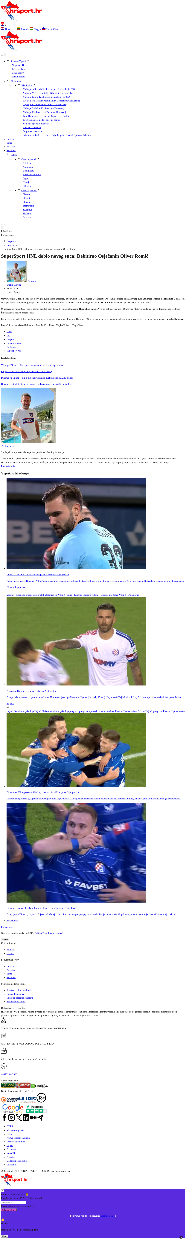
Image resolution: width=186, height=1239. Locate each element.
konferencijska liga (59, 711)
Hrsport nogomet (15, 343)
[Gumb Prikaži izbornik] (5, 224)
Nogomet (11, 346)
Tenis (9, 973)
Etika (9, 1134)
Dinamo (10, 587)
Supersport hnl (14, 350)
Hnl (8, 335)
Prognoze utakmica (16, 1001)
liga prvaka (20, 587)
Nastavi (5, 940)
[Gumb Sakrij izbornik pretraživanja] (2, 227)
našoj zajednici (107, 1215)
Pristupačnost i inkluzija (18, 1137)
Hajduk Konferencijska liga (20, 711)
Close (4, 1236)
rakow (111, 711)
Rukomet (11, 977)
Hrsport (10, 339)
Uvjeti (10, 1145)
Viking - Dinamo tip (129, 594)
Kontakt (10, 949)
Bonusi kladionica (15, 994)
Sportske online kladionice (20, 990)
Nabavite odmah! (9, 1210)
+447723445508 (9, 1074)
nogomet (11, 594)
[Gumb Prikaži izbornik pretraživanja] (2, 55)
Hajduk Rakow (41, 711)
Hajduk (10, 703)
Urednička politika (16, 1141)
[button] (93, 24)
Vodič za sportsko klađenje (20, 997)
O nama (10, 953)
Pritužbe (11, 1157)
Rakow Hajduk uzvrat (174, 711)
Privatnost (11, 1149)
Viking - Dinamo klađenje (78, 594)
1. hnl (9, 331)
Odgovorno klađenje (17, 1160)
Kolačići (11, 1153)
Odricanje (11, 1164)
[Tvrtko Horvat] (28, 442)
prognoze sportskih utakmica (40, 594)
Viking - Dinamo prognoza (105, 594)
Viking (61, 594)
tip (56, 594)
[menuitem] (9, 29)
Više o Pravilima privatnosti (49, 933)
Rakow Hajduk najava (126, 711)
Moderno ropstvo (15, 1130)
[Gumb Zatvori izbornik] (5, 54)
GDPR (10, 1126)
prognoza (20, 594)
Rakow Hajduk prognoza (150, 711)
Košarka (11, 969)
